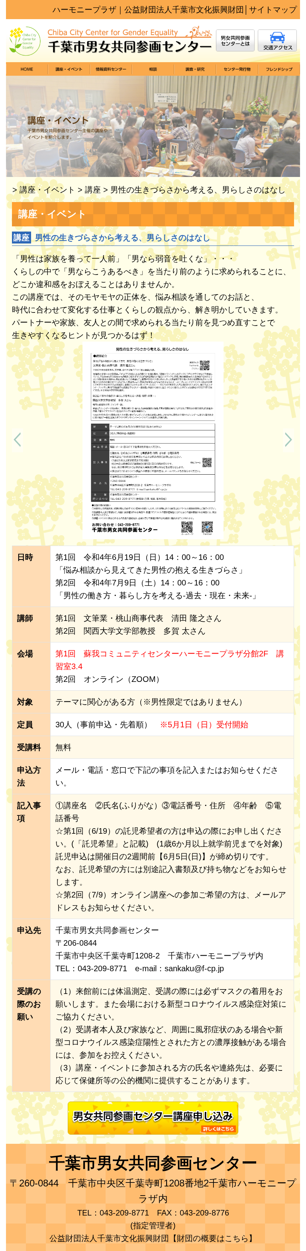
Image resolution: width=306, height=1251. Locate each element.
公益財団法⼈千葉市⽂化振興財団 (184, 9)
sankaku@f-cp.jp (194, 968)
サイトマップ (273, 9)
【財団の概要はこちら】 (213, 1238)
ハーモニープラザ (84, 9)
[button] (17, 441)
